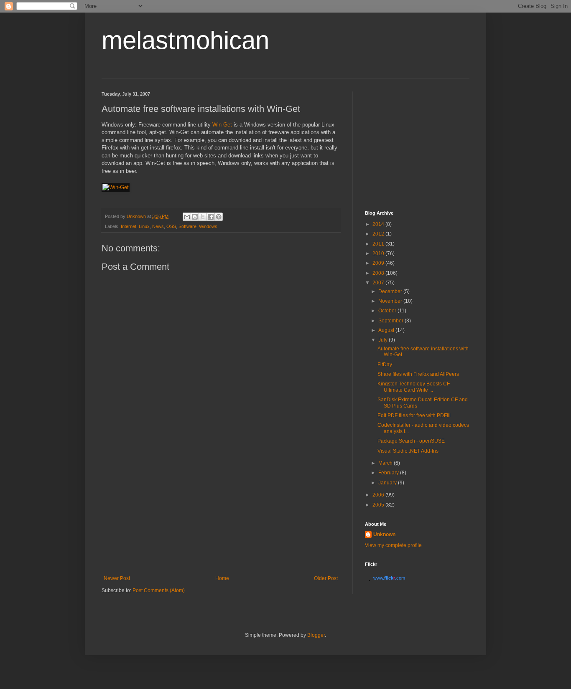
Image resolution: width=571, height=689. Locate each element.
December (390, 291)
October (388, 311)
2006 (378, 495)
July (383, 340)
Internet (128, 226)
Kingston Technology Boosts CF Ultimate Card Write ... (413, 387)
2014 (378, 224)
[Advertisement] (220, 513)
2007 (378, 283)
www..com (389, 577)
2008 (378, 273)
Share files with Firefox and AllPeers (418, 374)
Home (222, 578)
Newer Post (117, 578)
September (391, 321)
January (388, 483)
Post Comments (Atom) (159, 590)
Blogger (316, 635)
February (389, 473)
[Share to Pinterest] (218, 217)
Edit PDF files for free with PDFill (414, 415)
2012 (378, 234)
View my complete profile (393, 545)
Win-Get (222, 125)
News (158, 226)
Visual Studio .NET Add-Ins (407, 451)
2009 (378, 263)
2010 (378, 253)
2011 (378, 244)
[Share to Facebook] (210, 217)
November (390, 301)
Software (187, 226)
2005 (378, 505)
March (386, 463)
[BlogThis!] (195, 217)
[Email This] (187, 217)
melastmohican (185, 40)
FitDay (384, 364)
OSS (171, 226)
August (386, 330)
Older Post (326, 578)
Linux (144, 226)
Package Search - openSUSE (411, 441)
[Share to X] (203, 217)
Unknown (384, 534)
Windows (208, 226)
